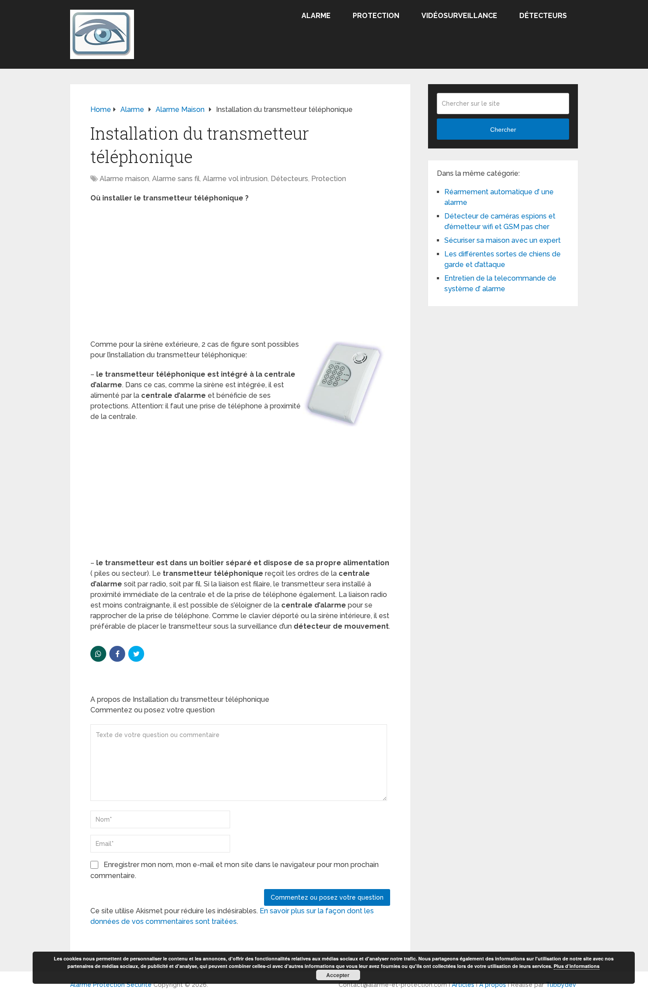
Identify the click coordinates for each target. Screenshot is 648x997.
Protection (376, 15)
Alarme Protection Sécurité (111, 984)
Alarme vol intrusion (235, 178)
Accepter (338, 975)
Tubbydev (561, 984)
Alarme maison (124, 178)
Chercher (503, 129)
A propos (492, 984)
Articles (463, 984)
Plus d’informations (577, 966)
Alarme (316, 15)
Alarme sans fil (176, 178)
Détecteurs (543, 15)
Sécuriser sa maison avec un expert (502, 240)
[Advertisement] (240, 274)
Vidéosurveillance (459, 15)
